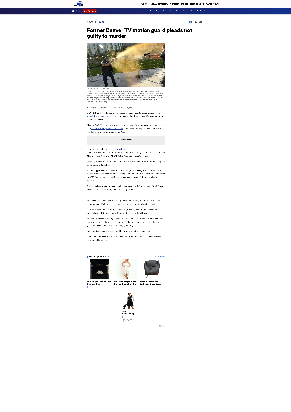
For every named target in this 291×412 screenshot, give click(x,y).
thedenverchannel (77, 11)
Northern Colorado (203, 11)
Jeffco (193, 11)
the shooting (114, 116)
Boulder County (175, 11)
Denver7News (73, 11)
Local (154, 4)
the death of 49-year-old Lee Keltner (107, 128)
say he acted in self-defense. (117, 148)
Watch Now (212, 4)
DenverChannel (80, 11)
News (90, 22)
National (163, 4)
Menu (143, 4)
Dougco (186, 11)
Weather (174, 4)
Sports (184, 4)
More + (215, 11)
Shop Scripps (197, 4)
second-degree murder (96, 116)
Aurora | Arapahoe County (159, 11)
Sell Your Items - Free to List (114, 257)
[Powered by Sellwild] (162, 326)
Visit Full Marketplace (158, 256)
